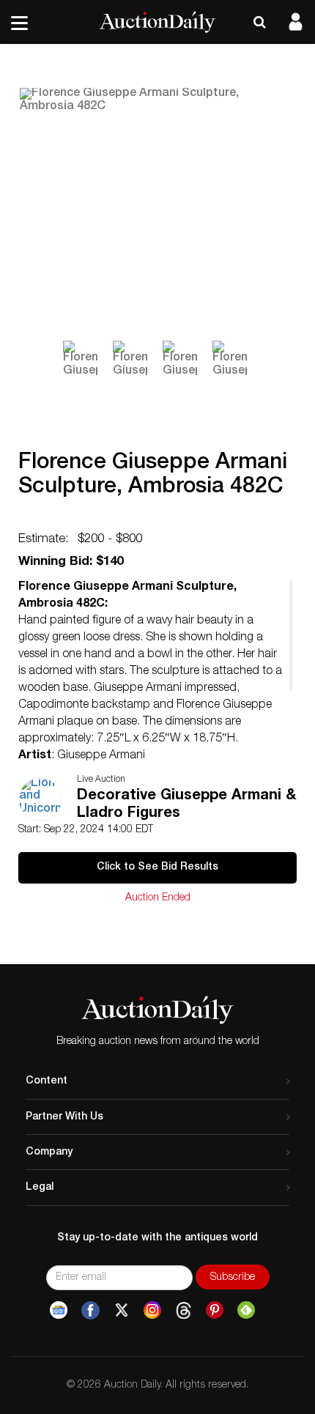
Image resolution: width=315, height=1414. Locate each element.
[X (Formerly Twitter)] (122, 1311)
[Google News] (58, 1311)
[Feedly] (246, 1311)
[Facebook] (90, 1311)
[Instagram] (152, 1311)
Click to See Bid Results (157, 867)
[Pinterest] (214, 1311)
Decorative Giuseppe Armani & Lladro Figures (186, 805)
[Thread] (183, 1311)
